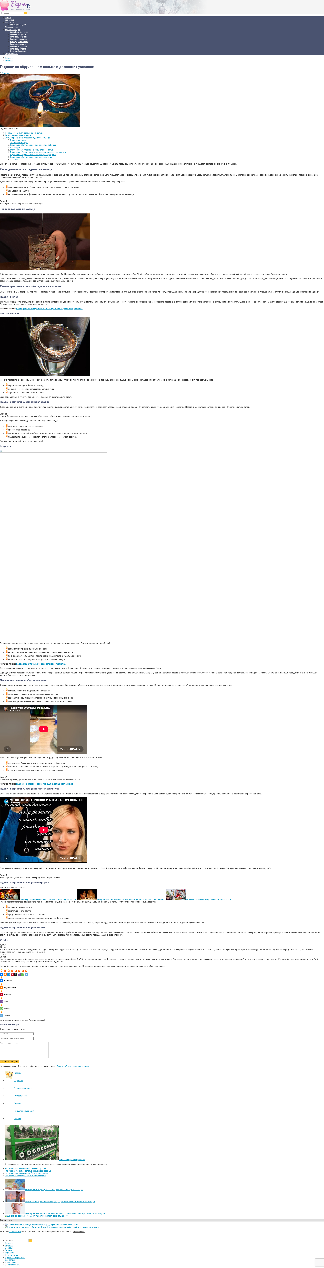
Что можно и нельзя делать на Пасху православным (26, 1173)
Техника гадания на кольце (18, 135)
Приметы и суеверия (24, 1111)
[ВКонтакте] (1, 974)
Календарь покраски (18, 39)
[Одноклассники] (5, 974)
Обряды (18, 1103)
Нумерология (20, 1096)
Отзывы (14, 159)
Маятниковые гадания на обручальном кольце (32, 150)
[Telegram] (26, 974)
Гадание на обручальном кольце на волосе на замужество (38, 152)
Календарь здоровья (18, 46)
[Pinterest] (12, 974)
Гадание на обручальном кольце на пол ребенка (33, 145)
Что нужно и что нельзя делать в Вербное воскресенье (28, 1171)
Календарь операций (18, 37)
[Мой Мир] (8, 974)
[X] (15, 974)
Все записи (9, 20)
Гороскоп (18, 1080)
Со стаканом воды (19, 142)
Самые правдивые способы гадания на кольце (27, 138)
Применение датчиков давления (72, 1159)
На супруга (15, 147)
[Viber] (19, 974)
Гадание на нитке (18, 140)
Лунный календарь (12, 29)
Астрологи (9, 22)
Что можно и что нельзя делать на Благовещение (25, 1176)
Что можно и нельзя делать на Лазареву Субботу (25, 1168)
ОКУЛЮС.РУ (15, 1231)
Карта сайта (10, 1262)
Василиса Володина (18, 25)
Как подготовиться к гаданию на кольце (24, 133)
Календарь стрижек (18, 34)
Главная (8, 17)
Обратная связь (11, 53)
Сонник (17, 1118)
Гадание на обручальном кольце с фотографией (33, 154)
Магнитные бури (11, 27)
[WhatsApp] (22, 974)
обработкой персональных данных (72, 1066)
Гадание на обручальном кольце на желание (31, 157)
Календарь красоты (18, 44)
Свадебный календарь (19, 32)
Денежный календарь (19, 51)
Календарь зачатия (18, 49)
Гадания (5, 73)
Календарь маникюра (19, 41)
